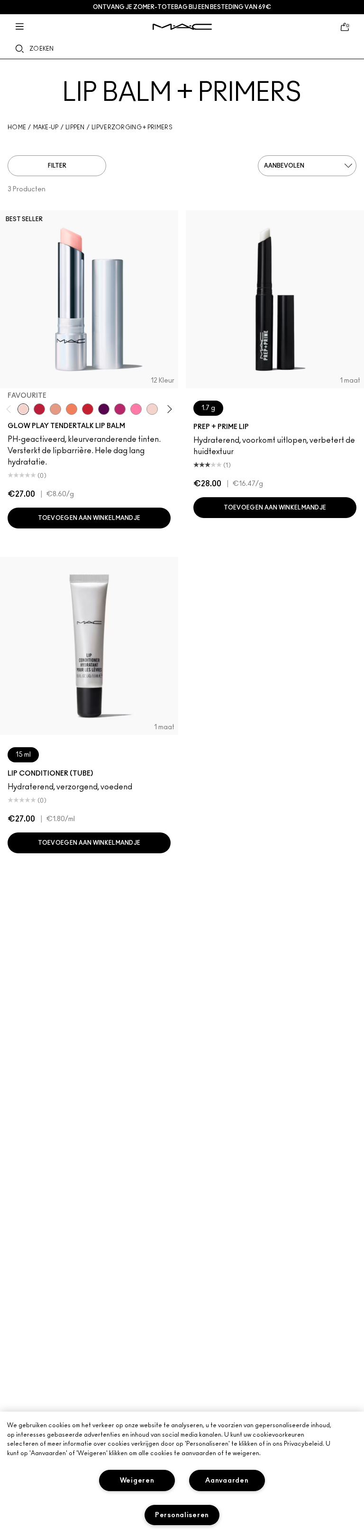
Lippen (75, 127)
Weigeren (137, 1480)
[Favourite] (23, 409)
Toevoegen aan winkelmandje (89, 518)
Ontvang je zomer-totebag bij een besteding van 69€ (182, 7)
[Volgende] (168, 409)
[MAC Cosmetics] (182, 27)
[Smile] (152, 409)
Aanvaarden (226, 1480)
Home (17, 127)
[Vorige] (11, 409)
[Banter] (39, 409)
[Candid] (71, 409)
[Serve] (88, 409)
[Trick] (104, 409)
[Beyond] (120, 409)
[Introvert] (55, 409)
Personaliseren (182, 1515)
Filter (57, 166)
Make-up (46, 127)
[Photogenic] (136, 409)
